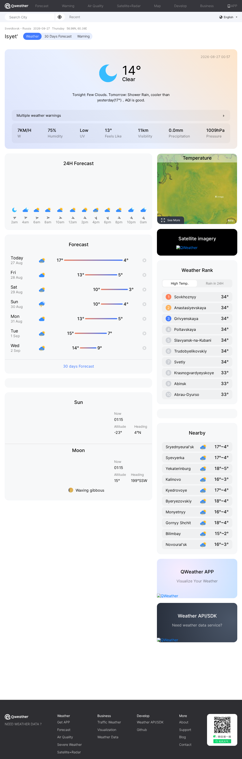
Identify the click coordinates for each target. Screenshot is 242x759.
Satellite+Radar (129, 6)
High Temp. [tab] (180, 283)
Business (207, 6)
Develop (180, 6)
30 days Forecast (78, 366)
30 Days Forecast (58, 36)
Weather (32, 36)
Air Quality (96, 6)
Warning (68, 6)
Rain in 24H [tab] (214, 283)
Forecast (41, 6)
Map (157, 6)
